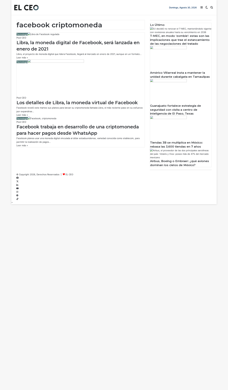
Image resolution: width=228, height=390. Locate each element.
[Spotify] (17, 195)
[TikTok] (17, 199)
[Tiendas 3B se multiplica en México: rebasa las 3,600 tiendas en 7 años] (168, 118)
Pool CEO (21, 37)
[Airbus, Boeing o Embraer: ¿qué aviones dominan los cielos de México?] (180, 157)
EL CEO (69, 174)
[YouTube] (17, 188)
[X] (17, 181)
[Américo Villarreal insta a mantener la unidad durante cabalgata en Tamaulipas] (168, 48)
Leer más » (22, 57)
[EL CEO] (26, 8)
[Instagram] (17, 192)
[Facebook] (17, 178)
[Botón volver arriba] (12, 202)
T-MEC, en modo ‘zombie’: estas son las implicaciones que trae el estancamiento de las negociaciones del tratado (180, 40)
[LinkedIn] (17, 185)
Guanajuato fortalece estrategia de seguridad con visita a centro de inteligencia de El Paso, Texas (175, 109)
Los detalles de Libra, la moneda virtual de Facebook (77, 102)
